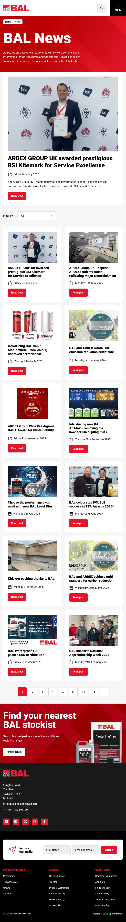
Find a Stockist (102, 888)
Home (8, 22)
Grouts (6, 888)
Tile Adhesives (10, 882)
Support (54, 869)
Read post (18, 196)
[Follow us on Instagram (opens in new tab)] (35, 822)
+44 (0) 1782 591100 (15, 809)
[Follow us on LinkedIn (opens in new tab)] (16, 822)
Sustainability (102, 893)
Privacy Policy (102, 905)
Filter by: (8, 215)
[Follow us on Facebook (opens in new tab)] (44, 822)
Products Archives (14, 869)
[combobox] (37, 215)
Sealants (7, 893)
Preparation (9, 876)
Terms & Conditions (105, 899)
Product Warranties (59, 888)
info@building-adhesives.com (20, 803)
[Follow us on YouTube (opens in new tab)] (6, 822)
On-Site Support (57, 876)
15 (93, 691)
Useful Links (102, 869)
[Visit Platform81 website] (108, 913)
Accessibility (55, 905)
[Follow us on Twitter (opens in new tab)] (25, 822)
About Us (100, 882)
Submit (109, 849)
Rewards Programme (106, 876)
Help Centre (55, 899)
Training (53, 882)
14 (83, 691)
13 (73, 691)
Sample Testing (57, 893)
